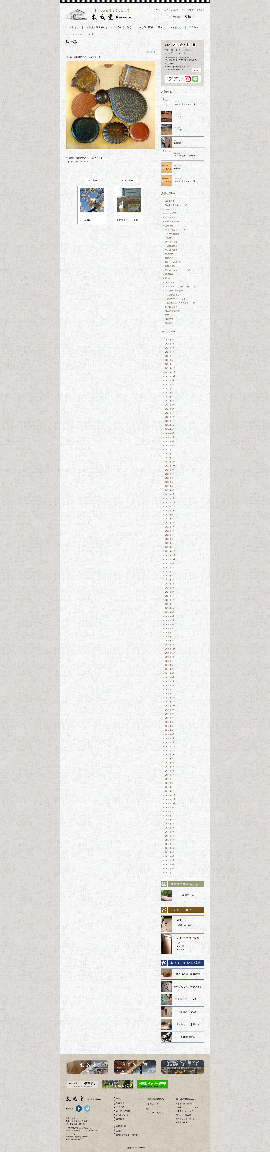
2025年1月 (170, 413)
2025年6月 (170, 392)
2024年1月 (170, 457)
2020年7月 (170, 620)
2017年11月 (170, 750)
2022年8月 (170, 518)
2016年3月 (170, 832)
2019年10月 (170, 657)
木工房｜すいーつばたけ (188, 999)
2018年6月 (170, 722)
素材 (167, 315)
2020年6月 (170, 624)
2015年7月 (170, 860)
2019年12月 (170, 649)
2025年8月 (170, 384)
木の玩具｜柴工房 (188, 1012)
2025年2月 (170, 409)
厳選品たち (188, 895)
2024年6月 (170, 441)
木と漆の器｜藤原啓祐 (188, 974)
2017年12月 (170, 746)
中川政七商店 (171, 250)
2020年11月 (170, 604)
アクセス (120, 1107)
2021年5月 (170, 580)
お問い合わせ (187, 10)
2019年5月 (170, 677)
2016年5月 (170, 824)
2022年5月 (170, 531)
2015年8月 (170, 856)
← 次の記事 (92, 180)
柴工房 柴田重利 (172, 311)
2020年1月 (170, 645)
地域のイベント (172, 258)
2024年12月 (170, 417)
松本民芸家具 (171, 307)
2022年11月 (170, 506)
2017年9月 (170, 758)
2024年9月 (170, 429)
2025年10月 (170, 376)
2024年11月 (170, 421)
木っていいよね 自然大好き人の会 (180, 286)
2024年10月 (170, 425)
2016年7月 (170, 815)
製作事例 (169, 323)
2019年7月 (170, 669)
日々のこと (170, 278)
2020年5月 (170, 628)
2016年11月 (170, 799)
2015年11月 (170, 844)
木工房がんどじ (172, 294)
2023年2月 (170, 494)
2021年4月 (170, 584)
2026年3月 (170, 360)
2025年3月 (170, 405)
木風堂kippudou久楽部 (175, 299)
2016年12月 (170, 795)
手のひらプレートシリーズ (177, 270)
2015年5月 (170, 868)
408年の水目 (171, 201)
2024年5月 (170, 445)
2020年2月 (170, 641)
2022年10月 (170, 510)
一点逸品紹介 (171, 246)
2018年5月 (170, 726)
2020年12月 (170, 600)
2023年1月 (170, 498)
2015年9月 (170, 852)
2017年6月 (170, 771)
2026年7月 (170, 344)
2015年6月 (170, 864)
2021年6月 (170, 575)
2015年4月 (170, 872)
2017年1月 (170, 791)
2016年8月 (170, 811)
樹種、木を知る (185, 925)
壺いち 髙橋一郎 (173, 262)
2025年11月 (170, 372)
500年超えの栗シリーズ (176, 205)
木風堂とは (120, 1131)
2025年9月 (170, 380)
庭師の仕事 (170, 266)
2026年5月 (170, 352)
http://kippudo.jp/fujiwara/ (77, 161)
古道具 (181, 949)
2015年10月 (170, 848)
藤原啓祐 (169, 319)
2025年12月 (170, 368)
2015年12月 (170, 840)
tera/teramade (171, 209)
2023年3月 (170, 490)
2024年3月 (170, 453)
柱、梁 (181, 946)
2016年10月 (170, 803)
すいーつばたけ (172, 233)
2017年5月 (170, 775)
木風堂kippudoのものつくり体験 (180, 303)
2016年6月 (170, 819)
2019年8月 (170, 665)
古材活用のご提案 (153, 1112)
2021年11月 (170, 555)
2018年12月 (170, 697)
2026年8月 (170, 340)
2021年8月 (170, 567)
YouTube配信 (171, 213)
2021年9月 (170, 563)
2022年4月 (170, 535)
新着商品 (169, 274)
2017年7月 (170, 767)
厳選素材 (169, 254)
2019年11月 (170, 653)
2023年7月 (170, 474)
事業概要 (200, 10)
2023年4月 (170, 486)
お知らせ (74, 27)
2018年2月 (170, 738)
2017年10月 (170, 754)
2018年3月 (170, 734)
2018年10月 (170, 706)
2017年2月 (170, 787)
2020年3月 (170, 636)
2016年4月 (170, 828)
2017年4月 (170, 779)
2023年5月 (170, 482)
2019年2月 (170, 689)
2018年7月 (170, 718)
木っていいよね (172, 282)
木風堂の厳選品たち (97, 27)
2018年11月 (170, 702)
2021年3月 (170, 588)
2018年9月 (170, 710)
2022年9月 (170, 514)
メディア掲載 (171, 242)
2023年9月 (170, 470)
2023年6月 (170, 478)
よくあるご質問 (171, 10)
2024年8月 (170, 433)
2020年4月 (170, 632)
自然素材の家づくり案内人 (127, 1135)
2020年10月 (170, 608)
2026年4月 (170, 356)
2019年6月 (170, 673)
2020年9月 (170, 612)
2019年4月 (170, 681)
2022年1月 (170, 547)
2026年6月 (170, 348)
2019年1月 (170, 693)
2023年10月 (170, 466)
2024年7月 (170, 437)
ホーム (158, 10)
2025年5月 (170, 396)
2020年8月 (170, 616)
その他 (168, 238)
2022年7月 (170, 523)
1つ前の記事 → (129, 180)
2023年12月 (170, 462)
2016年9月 (170, 807)
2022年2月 (170, 543)
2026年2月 (170, 364)
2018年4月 (170, 730)
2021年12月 (170, 551)
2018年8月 (170, 714)
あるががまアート (173, 217)
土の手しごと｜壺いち (188, 1024)
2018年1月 (170, 742)
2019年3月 (170, 685)
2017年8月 (170, 763)
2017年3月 (170, 783)
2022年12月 (170, 502)
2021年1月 (170, 596)
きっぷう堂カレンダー (175, 229)
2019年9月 (170, 661)
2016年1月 (170, 836)
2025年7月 (170, 388)
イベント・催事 (172, 221)
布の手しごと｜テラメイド (188, 986)
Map (197, 70)
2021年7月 (170, 571)
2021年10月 (170, 559)
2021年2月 (170, 592)
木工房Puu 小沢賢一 (174, 290)
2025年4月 (170, 401)
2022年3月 (170, 539)
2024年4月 (170, 449)
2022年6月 (170, 527)
